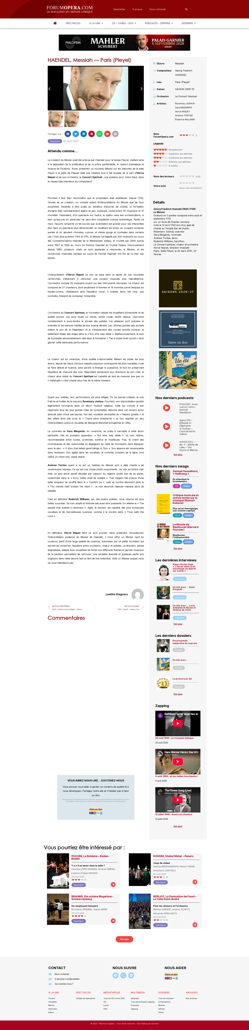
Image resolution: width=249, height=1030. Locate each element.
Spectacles (73, 23)
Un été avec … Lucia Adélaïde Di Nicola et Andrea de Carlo (184, 607)
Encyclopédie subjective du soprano (185, 642)
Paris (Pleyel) (182, 82)
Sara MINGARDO (183, 107)
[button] (96, 23)
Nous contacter (157, 9)
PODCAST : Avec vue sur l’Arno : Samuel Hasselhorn (188, 408)
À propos (137, 9)
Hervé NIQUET (182, 111)
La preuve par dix (182, 678)
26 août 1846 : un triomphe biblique (174, 738)
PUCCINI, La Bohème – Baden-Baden (90, 857)
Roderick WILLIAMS (185, 119)
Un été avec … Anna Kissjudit (184, 588)
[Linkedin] (131, 975)
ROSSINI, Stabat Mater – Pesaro (173, 856)
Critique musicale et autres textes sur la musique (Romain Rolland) (186, 499)
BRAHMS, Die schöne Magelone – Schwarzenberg (92, 898)
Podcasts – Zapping (157, 23)
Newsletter (119, 9)
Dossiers (187, 23)
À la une (94, 23)
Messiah (179, 63)
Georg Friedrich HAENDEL (183, 72)
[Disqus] (96, 660)
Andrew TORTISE (184, 115)
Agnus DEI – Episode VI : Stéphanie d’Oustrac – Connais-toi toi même (187, 427)
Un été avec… (180, 660)
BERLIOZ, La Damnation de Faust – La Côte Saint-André (175, 898)
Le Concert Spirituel (186, 96)
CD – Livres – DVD (122, 23)
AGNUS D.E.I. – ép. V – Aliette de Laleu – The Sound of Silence (188, 446)
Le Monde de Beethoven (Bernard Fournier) (186, 527)
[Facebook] (116, 975)
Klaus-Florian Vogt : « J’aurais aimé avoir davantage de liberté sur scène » (184, 567)
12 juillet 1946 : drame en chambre (173, 814)
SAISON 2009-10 (184, 89)
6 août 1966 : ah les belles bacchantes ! (176, 776)
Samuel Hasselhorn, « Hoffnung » (185, 472)
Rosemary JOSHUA (185, 103)
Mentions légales (107, 1024)
